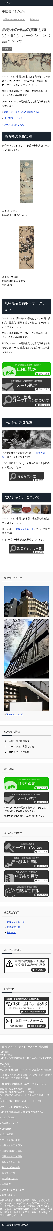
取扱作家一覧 (13, 927)
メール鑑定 (7, 1134)
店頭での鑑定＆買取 (12, 1151)
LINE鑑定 (6, 1129)
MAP (48, 1058)
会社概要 (6, 1184)
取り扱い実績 (8, 1173)
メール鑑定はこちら (14, 124)
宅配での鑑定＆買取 (12, 1156)
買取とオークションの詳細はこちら (22, 112)
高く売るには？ (10, 1178)
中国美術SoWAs (13, 11)
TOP (14, 19)
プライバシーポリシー (13, 1189)
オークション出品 (11, 1140)
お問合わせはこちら (19, 1106)
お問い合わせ (8, 1195)
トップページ (8, 1117)
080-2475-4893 (16, 1092)
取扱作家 (7, 49)
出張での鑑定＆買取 (12, 1145)
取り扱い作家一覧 (11, 1167)
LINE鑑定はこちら (13, 118)
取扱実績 (11, 932)
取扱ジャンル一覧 (25, 529)
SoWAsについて (14, 714)
